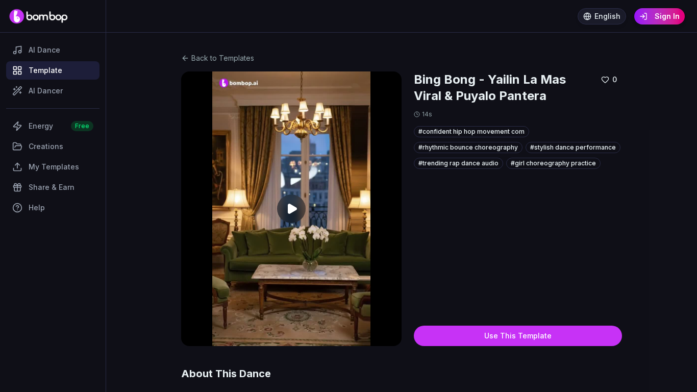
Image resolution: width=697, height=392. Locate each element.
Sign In (667, 16)
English (607, 16)
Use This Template (518, 335)
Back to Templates (222, 58)
